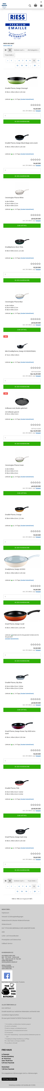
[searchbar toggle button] (30, 6)
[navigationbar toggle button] (41, 6)
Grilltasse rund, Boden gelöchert (16, 408)
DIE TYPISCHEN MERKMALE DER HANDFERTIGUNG (18, 928)
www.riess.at (7, 45)
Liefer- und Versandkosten (10, 936)
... (15, 60)
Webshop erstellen (15, 1085)
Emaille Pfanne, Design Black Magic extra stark (21, 143)
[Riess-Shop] (3, 6)
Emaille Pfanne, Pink (12, 788)
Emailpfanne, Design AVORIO (15, 569)
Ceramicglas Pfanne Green (14, 465)
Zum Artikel (22, 225)
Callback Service (7, 943)
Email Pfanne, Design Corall (14, 624)
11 (38, 60)
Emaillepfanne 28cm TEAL (14, 247)
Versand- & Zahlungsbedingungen (12, 916)
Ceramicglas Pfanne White (14, 197)
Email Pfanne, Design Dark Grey (16, 837)
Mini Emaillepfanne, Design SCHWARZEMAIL (20, 351)
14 (26, 65)
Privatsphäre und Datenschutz (11, 939)
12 (17, 65)
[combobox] (19, 50)
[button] (5, 50)
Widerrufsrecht (6, 924)
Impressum (5, 913)
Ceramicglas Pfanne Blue (14, 302)
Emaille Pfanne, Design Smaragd (16, 88)
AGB (3, 932)
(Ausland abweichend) (27, 99)
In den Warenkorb (22, 121)
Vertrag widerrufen (9, 1079)
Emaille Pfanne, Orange (13, 514)
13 (22, 65)
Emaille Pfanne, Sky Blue (13, 682)
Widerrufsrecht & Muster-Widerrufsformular (16, 920)
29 (35, 65)
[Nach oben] (37, 1087)
